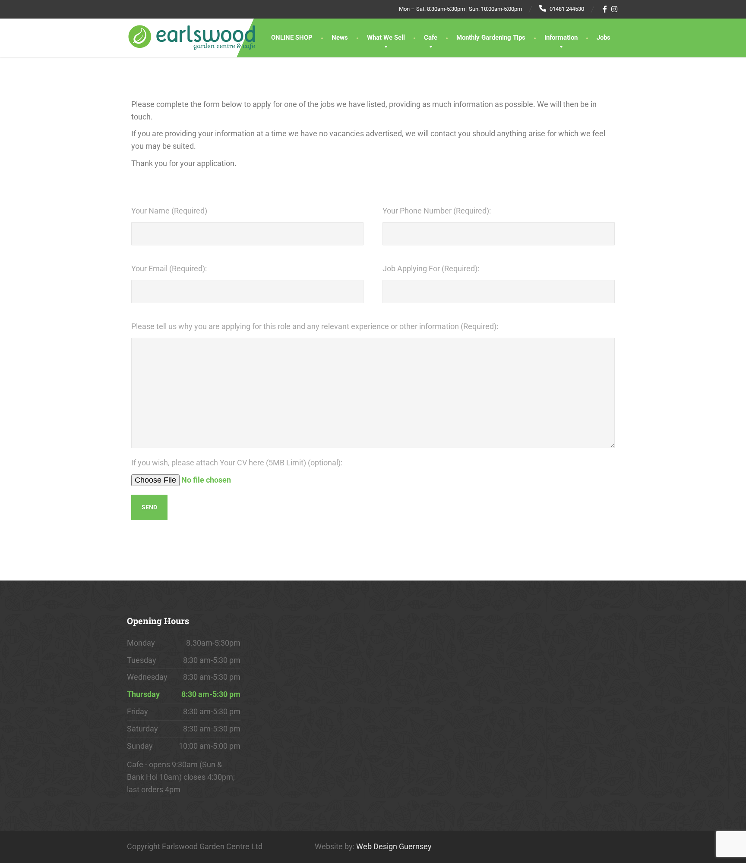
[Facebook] (605, 9)
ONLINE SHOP (292, 37)
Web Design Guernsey (394, 846)
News (340, 37)
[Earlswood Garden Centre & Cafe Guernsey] (191, 34)
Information (561, 37)
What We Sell (386, 37)
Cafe (430, 37)
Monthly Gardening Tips (490, 37)
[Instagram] (614, 9)
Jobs (603, 37)
